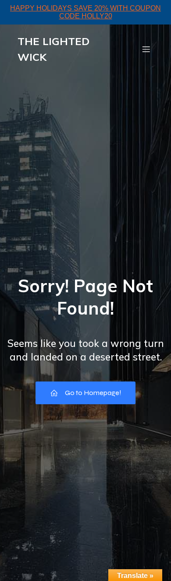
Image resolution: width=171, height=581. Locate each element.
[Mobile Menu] (146, 49)
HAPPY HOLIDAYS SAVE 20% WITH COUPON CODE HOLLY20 (85, 12)
